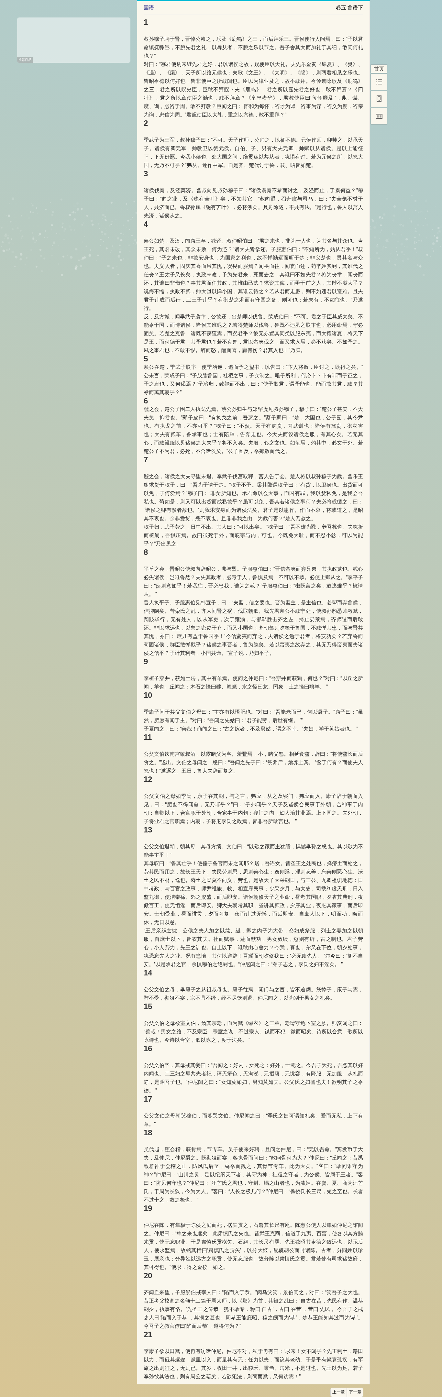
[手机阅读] (379, 99)
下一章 (355, 1392)
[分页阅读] (379, 116)
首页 (379, 69)
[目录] (379, 82)
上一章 (338, 1392)
